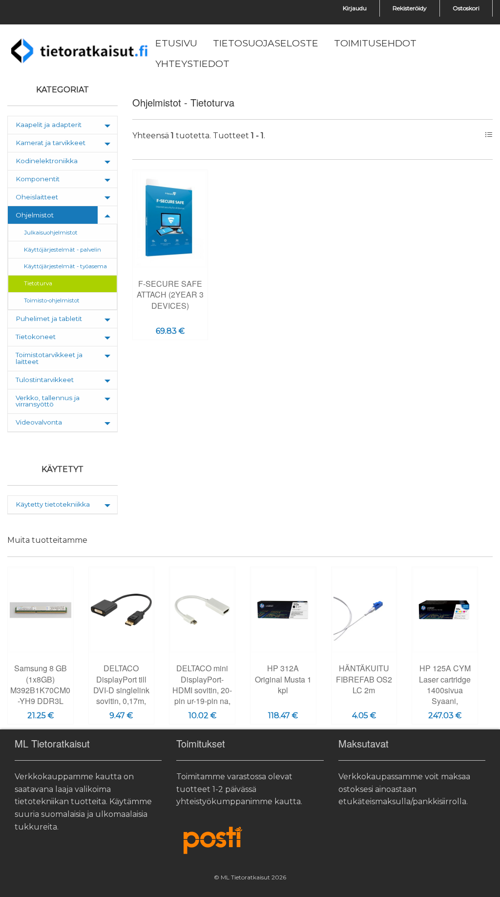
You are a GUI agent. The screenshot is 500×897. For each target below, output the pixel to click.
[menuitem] (176, 43)
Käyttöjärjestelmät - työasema (65, 266)
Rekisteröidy (410, 8)
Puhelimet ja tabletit (49, 318)
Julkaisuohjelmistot (51, 232)
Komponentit (38, 179)
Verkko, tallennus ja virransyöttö (48, 401)
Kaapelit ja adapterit (49, 124)
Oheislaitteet (37, 197)
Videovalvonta (39, 422)
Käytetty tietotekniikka (53, 504)
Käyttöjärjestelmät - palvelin (62, 249)
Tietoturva (38, 283)
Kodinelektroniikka (47, 161)
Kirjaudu (355, 8)
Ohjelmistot (35, 215)
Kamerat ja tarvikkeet (50, 143)
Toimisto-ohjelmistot (52, 300)
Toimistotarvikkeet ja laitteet (49, 358)
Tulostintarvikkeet (45, 380)
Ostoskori (466, 8)
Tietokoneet (36, 337)
